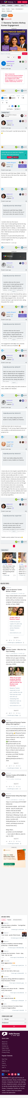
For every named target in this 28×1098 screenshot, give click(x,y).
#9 (26, 449)
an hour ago (14, 1000)
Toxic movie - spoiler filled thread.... (11, 935)
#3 (26, 170)
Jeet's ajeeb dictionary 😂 (8, 998)
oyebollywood (18, 642)
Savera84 (22, 1010)
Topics (17, 5)
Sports (5, 1004)
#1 (26, 68)
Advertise (4, 1044)
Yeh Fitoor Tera (7, 968)
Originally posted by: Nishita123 (12, 275)
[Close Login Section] (25, 155)
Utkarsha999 (21, 973)
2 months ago (10, 642)
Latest (3, 919)
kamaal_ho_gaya (20, 983)
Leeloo (16, 788)
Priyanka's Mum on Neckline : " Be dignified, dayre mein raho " (13, 926)
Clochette (22, 938)
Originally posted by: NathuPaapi (12, 205)
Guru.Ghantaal (20, 957)
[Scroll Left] (2, 116)
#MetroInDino (10, 817)
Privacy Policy (6, 1052)
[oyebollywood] (2, 98)
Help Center (5, 1048)
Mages (16, 715)
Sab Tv (4, 1067)
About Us (4, 1042)
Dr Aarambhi (6, 961)
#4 (26, 201)
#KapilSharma (12, 735)
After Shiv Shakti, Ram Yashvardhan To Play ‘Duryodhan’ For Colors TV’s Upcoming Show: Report (9, 569)
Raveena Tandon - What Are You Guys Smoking (16, 650)
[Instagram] (12, 1074)
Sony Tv (4, 1065)
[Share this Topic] (9, 106)
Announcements (17, 919)
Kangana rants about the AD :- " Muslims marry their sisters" (12, 989)
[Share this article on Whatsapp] (19, 106)
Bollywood (7, 19)
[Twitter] (6, 1074)
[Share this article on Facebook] (12, 106)
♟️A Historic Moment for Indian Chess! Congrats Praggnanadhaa (12, 1007)
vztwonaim (21, 929)
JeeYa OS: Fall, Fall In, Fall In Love (10, 971)
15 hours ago (14, 965)
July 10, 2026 (9, 836)
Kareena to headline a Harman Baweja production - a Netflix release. (12, 944)
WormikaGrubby (20, 947)
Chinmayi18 (21, 1000)
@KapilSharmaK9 (11, 744)
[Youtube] (9, 1074)
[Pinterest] (15, 1074)
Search (24, 53)
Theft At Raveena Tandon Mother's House (14, 590)
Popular (9, 919)
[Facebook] (3, 1074)
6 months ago (10, 788)
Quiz (22, 5)
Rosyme (17, 768)
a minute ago (14, 929)
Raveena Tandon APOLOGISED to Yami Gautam (16, 776)
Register (25, 2)
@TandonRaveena (13, 741)
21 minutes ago (11, 947)
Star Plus (4, 1059)
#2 (26, 128)
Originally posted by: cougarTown (12, 515)
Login (19, 2)
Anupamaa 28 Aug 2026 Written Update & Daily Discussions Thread (12, 979)
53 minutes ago (14, 938)
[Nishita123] (10, 98)
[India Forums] (8, 2)
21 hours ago (15, 1010)
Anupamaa (6, 976)
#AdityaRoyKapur (11, 821)
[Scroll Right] (26, 116)
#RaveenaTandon (20, 733)
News (3, 5)
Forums (9, 5)
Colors (4, 1063)
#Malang (16, 815)
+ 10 (25, 61)
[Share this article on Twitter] (15, 106)
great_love (21, 965)
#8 (26, 407)
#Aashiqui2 (9, 815)
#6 (26, 319)
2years (6, 98)
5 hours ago (13, 957)
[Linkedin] (18, 1074)
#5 (26, 270)
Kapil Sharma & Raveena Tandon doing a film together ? (16, 723)
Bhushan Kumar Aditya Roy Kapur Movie (16, 796)
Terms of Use (6, 1050)
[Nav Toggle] (2, 2)
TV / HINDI (5, 564)
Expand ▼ (16, 637)
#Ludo (21, 815)
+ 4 (25, 263)
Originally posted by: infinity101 (11, 367)
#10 (26, 511)
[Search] (15, 2)
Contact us (5, 1046)
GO (19, 57)
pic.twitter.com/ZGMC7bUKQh (15, 754)
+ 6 (25, 442)
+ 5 (25, 121)
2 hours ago (13, 973)
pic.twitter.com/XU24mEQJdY (14, 832)
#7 (26, 362)
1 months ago (10, 843)
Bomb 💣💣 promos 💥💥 (8, 963)
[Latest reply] (23, 642)
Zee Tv (4, 1061)
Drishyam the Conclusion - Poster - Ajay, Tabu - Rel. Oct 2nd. (12, 954)
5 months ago (10, 715)
